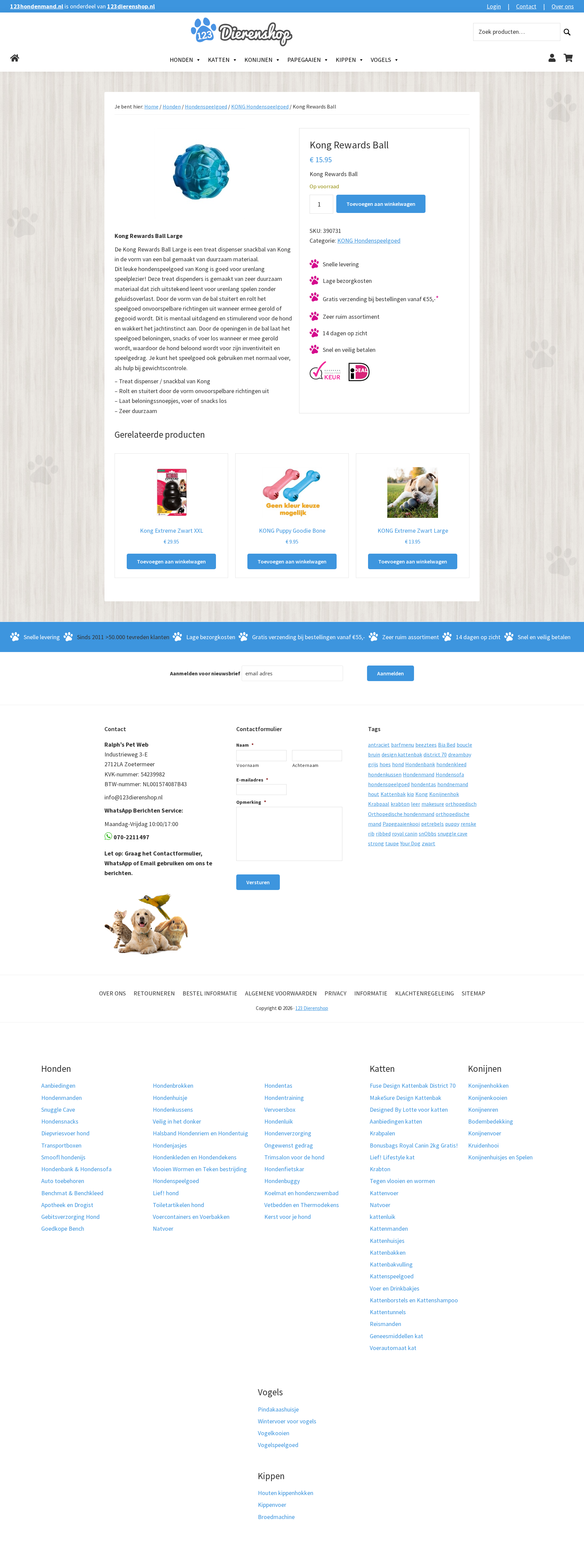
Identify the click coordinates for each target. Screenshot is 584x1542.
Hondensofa (450, 774)
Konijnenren (483, 1109)
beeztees (426, 744)
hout (373, 794)
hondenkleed (451, 764)
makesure (432, 803)
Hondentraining (284, 1098)
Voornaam (248, 765)
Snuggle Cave (58, 1109)
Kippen (346, 60)
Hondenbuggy (282, 1181)
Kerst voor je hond (287, 1217)
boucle (464, 744)
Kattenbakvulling (391, 1264)
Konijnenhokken (488, 1085)
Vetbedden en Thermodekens (301, 1205)
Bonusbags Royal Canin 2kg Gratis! (414, 1145)
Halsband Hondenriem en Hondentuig (200, 1133)
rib (371, 833)
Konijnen (258, 60)
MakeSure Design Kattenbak (405, 1098)
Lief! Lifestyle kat (392, 1157)
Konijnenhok (444, 794)
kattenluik (382, 1217)
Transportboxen (61, 1145)
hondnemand (452, 784)
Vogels (381, 60)
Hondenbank (420, 764)
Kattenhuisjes (387, 1241)
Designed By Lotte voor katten (409, 1109)
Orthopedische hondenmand (401, 814)
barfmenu (402, 744)
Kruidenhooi (483, 1145)
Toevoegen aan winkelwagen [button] (171, 561)
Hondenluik (278, 1121)
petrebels (432, 823)
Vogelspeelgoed (278, 1445)
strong (376, 843)
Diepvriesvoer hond (65, 1133)
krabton (400, 803)
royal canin (404, 833)
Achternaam (305, 765)
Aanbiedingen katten (396, 1121)
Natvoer (163, 1228)
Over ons (563, 6)
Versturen (258, 882)
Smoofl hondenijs (63, 1157)
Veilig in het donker (177, 1121)
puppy (452, 823)
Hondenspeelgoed (206, 106)
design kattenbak (402, 754)
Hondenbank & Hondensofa (76, 1169)
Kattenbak (393, 794)
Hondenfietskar (284, 1169)
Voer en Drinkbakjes (394, 1288)
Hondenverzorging (287, 1133)
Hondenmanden (61, 1098)
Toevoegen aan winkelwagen (380, 203)
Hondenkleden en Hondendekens (195, 1157)
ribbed (383, 833)
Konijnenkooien (487, 1098)
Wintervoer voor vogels (287, 1421)
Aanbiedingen (58, 1085)
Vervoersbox (279, 1109)
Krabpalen (382, 1133)
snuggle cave (452, 833)
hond (398, 764)
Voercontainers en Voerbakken (191, 1217)
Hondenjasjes (170, 1145)
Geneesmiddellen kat (396, 1336)
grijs (373, 764)
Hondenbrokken (173, 1085)
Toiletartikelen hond (178, 1205)
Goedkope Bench (62, 1228)
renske (468, 823)
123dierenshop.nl (131, 6)
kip (410, 794)
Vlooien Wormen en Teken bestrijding (200, 1169)
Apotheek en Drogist (67, 1205)
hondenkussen (385, 774)
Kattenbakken (388, 1252)
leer (415, 803)
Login (494, 6)
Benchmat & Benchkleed (72, 1193)
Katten (218, 60)
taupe (392, 843)
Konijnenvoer (484, 1133)
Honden (181, 60)
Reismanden (385, 1324)
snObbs (427, 833)
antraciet (379, 744)
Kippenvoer (272, 1505)
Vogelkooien (273, 1433)
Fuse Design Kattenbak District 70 (413, 1085)
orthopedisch (461, 803)
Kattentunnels (388, 1312)
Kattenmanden (389, 1228)
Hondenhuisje (170, 1098)
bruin (374, 754)
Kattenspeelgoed (392, 1276)
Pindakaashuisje (278, 1409)
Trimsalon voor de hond (294, 1157)
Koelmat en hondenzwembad (301, 1193)
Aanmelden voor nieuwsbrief (205, 673)
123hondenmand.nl (36, 6)
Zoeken (567, 32)
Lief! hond (166, 1193)
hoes (385, 764)
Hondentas (278, 1085)
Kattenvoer (384, 1193)
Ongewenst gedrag (288, 1145)
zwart (428, 843)
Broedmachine (276, 1517)
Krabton (380, 1169)
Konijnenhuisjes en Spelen (500, 1157)
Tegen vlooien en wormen (402, 1181)
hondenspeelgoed (389, 784)
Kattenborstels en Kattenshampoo (414, 1300)
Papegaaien (304, 60)
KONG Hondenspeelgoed (260, 106)
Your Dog (410, 843)
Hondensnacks (59, 1121)
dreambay (459, 754)
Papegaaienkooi (401, 823)
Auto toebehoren (62, 1181)
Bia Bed (446, 744)
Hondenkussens (173, 1109)
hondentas (423, 784)
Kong (421, 794)
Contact (526, 6)
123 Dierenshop (311, 1008)
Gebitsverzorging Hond (70, 1217)
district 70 (435, 754)
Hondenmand (418, 774)
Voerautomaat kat (393, 1348)
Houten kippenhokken (285, 1493)
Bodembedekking (490, 1121)
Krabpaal (378, 803)
